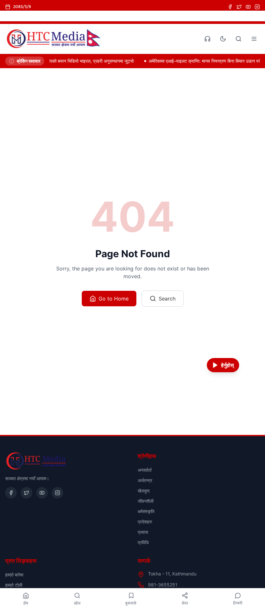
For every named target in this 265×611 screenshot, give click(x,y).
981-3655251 (162, 584)
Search (167, 298)
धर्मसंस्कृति (146, 511)
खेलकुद (144, 490)
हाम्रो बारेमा (14, 574)
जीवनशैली (146, 501)
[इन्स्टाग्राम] (257, 6)
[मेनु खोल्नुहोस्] (254, 39)
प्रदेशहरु (145, 521)
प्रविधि (143, 542)
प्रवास (143, 532)
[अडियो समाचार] (207, 39)
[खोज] (238, 39)
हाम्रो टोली (13, 585)
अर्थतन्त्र (145, 480)
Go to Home (114, 298)
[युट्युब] (248, 6)
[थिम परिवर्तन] (223, 39)
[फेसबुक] (230, 6)
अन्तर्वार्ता (145, 470)
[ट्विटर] (239, 6)
